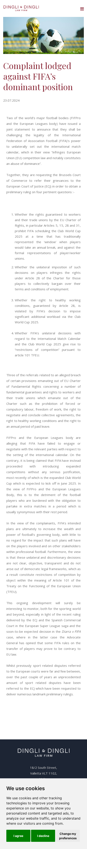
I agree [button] (18, 836)
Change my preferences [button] (68, 836)
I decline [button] (43, 836)
